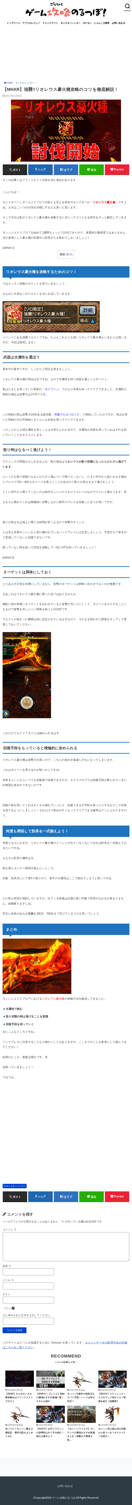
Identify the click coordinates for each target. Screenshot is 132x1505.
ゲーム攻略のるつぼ (63, 1497)
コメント (9, 1229)
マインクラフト (50, 23)
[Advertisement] (66, 53)
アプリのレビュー (31, 23)
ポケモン (87, 23)
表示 (69, 254)
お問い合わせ (118, 23)
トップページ (13, 23)
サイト (6, 1294)
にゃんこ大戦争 (102, 23)
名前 (7, 1266)
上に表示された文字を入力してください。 (28, 1315)
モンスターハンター (70, 23)
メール (8, 1280)
